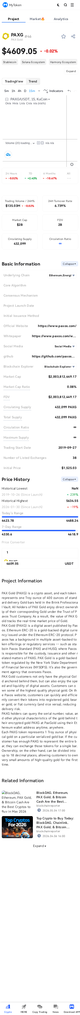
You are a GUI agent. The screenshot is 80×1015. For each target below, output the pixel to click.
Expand (71, 71)
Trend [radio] (33, 81)
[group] (21, 81)
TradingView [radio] (14, 81)
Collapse (68, 263)
